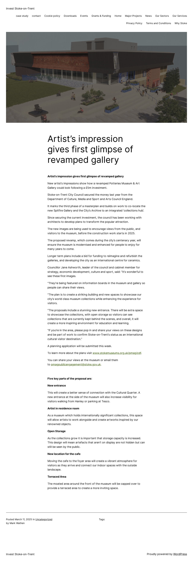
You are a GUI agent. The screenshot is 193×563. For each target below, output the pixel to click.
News (148, 15)
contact (36, 15)
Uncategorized (43, 519)
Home (118, 15)
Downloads (70, 15)
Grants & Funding (101, 15)
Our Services (179, 15)
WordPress (180, 554)
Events (84, 15)
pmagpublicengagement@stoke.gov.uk (76, 364)
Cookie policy (52, 15)
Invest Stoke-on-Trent (20, 8)
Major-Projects (133, 15)
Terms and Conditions (158, 23)
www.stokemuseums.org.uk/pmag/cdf (117, 353)
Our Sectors (162, 15)
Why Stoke (181, 23)
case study (22, 15)
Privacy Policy (134, 23)
